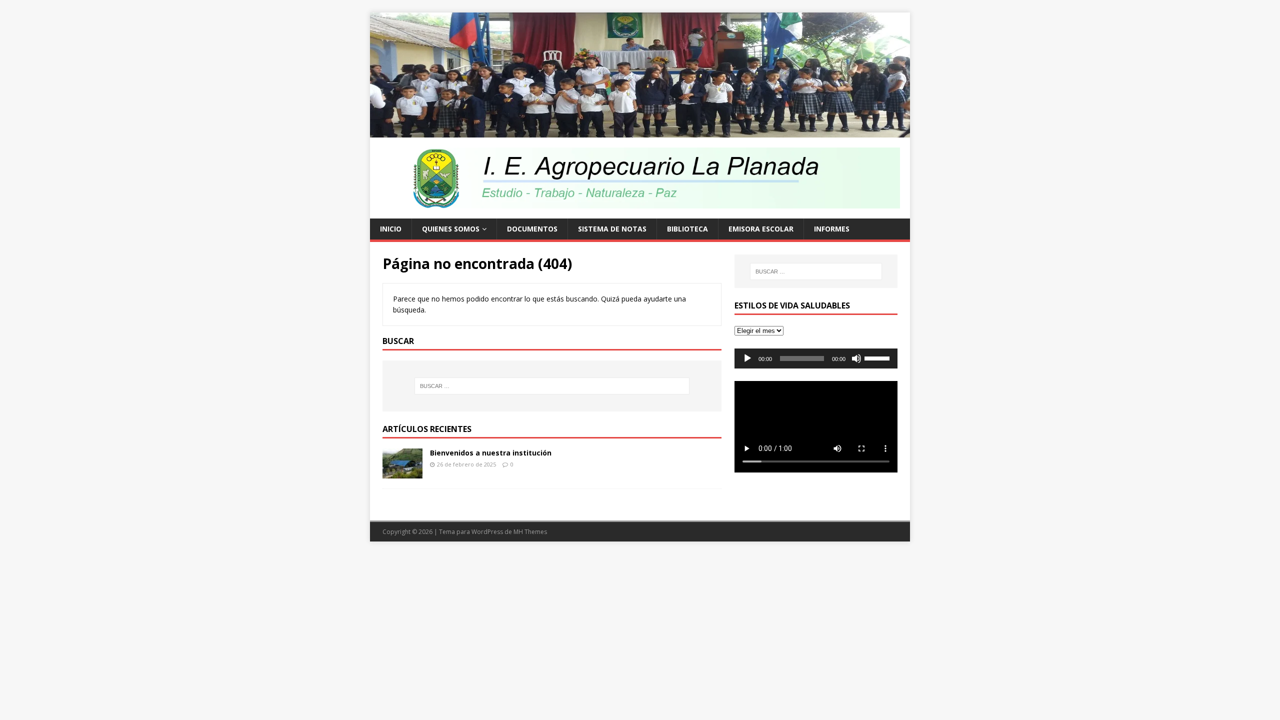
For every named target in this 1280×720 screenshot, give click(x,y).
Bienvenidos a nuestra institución (491, 453)
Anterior (352, 72)
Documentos (532, 229)
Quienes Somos (451, 229)
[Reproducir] (747, 359)
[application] (816, 358)
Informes (832, 229)
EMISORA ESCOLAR (761, 229)
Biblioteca (687, 229)
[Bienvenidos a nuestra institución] (402, 472)
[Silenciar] (857, 359)
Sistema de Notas (612, 229)
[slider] (878, 357)
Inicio (391, 229)
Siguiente (927, 72)
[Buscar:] (552, 386)
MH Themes (530, 532)
